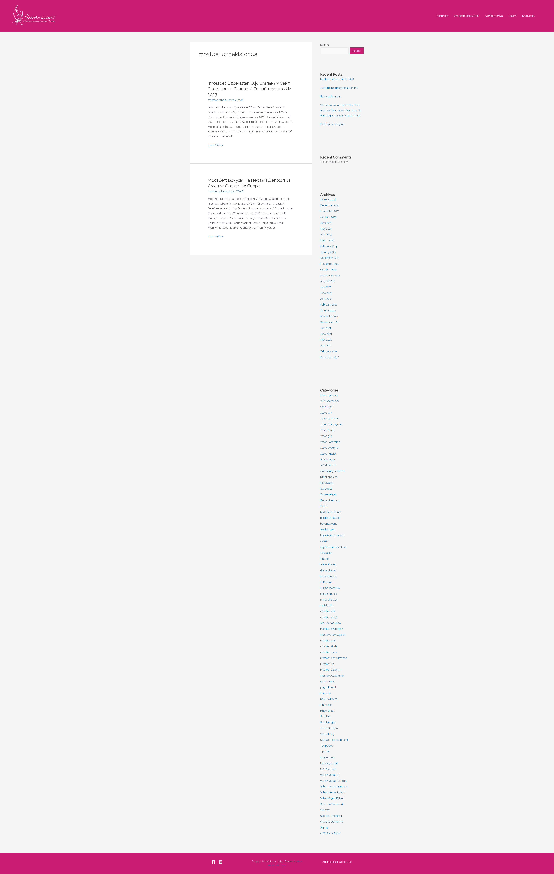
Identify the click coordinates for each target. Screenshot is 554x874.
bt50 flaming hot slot (332, 535)
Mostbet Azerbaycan (332, 634)
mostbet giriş (328, 640)
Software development (334, 739)
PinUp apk (326, 704)
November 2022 (329, 263)
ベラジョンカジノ (330, 833)
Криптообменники (331, 804)
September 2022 (330, 275)
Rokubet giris (328, 722)
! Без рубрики (329, 395)
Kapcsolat (528, 15)
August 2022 (327, 281)
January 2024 (328, 199)
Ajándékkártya (494, 15)
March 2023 (327, 240)
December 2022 (329, 257)
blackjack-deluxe (330, 517)
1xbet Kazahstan (330, 441)
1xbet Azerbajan (329, 418)
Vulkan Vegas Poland (332, 792)
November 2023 (329, 211)
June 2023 (326, 222)
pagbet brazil (328, 687)
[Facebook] (213, 862)
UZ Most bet (328, 769)
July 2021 (325, 327)
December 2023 (329, 205)
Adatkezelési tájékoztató (337, 861)
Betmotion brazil (330, 500)
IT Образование (330, 587)
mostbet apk (327, 611)
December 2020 (329, 357)
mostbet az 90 (329, 617)
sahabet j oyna (329, 728)
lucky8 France (328, 593)
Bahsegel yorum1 (330, 96)
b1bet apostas (328, 476)
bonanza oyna (328, 523)
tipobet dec (327, 757)
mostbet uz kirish (330, 669)
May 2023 (326, 228)
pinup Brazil (327, 710)
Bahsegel (326, 488)
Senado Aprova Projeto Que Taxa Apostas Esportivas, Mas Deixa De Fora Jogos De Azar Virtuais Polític (340, 110)
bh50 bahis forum (330, 512)
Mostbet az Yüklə (330, 622)
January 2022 (328, 310)
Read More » (215, 145)
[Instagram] (220, 862)
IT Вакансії (326, 582)
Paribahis (325, 693)
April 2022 (326, 298)
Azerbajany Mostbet (332, 471)
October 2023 (328, 217)
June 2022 (326, 292)
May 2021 (326, 339)
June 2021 (326, 333)
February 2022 (328, 304)
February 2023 (328, 246)
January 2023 (328, 252)
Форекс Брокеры (331, 815)
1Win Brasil (326, 406)
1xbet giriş (326, 436)
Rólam (512, 15)
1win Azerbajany (329, 400)
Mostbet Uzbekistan (332, 675)
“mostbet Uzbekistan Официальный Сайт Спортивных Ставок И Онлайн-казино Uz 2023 (249, 89)
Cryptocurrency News (333, 547)
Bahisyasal (326, 482)
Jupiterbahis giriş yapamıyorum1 (339, 87)
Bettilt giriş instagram (332, 124)
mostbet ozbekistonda (221, 99)
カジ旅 (324, 827)
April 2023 (326, 234)
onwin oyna (327, 681)
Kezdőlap (442, 15)
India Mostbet (328, 576)
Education (326, 552)
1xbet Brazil (327, 430)
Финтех (325, 809)
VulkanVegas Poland (332, 798)
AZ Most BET (328, 465)
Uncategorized (329, 763)
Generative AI (328, 570)
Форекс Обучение (331, 821)
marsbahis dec (329, 599)
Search (324, 44)
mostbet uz (327, 663)
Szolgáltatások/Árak (466, 15)
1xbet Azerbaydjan (331, 424)
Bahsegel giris (328, 494)
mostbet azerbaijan (331, 628)
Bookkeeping (328, 529)
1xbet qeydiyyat (329, 447)
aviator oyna (327, 459)
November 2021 (329, 316)
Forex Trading (328, 564)
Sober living (327, 734)
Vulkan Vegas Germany (334, 786)
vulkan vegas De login (333, 780)
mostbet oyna (328, 652)
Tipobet (325, 751)
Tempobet (326, 745)
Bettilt (323, 506)
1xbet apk (326, 412)
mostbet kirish (328, 646)
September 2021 (330, 322)
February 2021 (328, 351)
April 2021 (325, 345)
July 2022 (325, 287)
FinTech (324, 558)
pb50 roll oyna (328, 698)
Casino (324, 541)
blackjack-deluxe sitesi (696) (337, 79)
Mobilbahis (326, 605)
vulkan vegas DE (330, 774)
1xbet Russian (328, 453)
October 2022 (328, 269)
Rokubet (325, 716)
